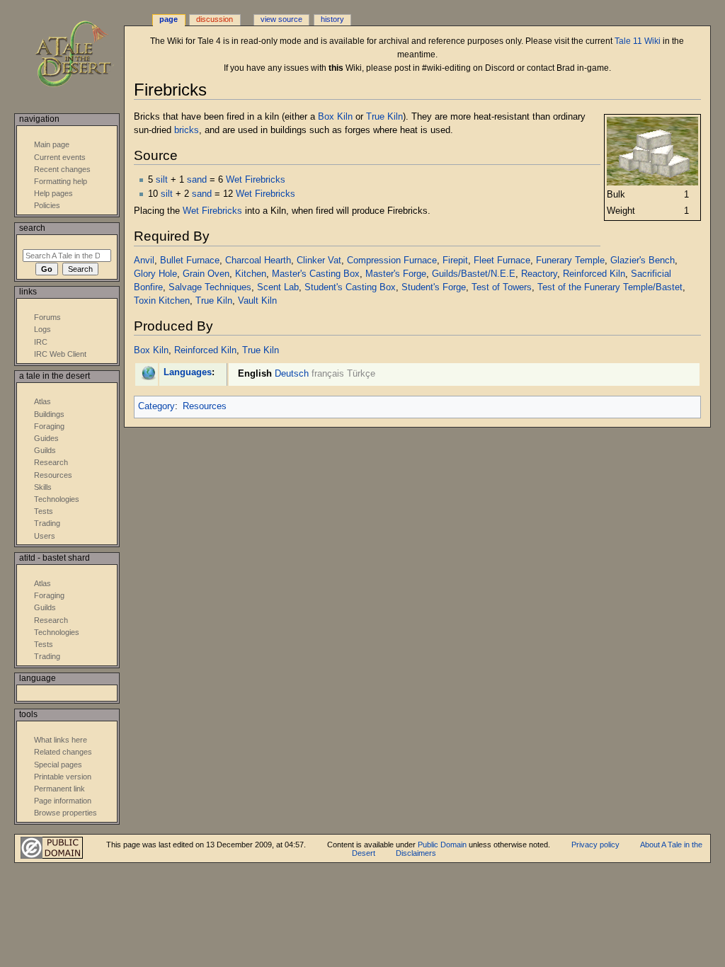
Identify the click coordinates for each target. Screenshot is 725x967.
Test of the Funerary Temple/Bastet (610, 287)
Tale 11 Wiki (638, 41)
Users (44, 536)
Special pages (58, 764)
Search (32, 228)
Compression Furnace (392, 260)
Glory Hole (155, 274)
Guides (46, 438)
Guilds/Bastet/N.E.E (473, 274)
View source (281, 19)
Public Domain (442, 844)
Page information (62, 800)
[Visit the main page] (83, 55)
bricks (186, 130)
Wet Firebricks (255, 180)
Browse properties (65, 812)
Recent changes (62, 169)
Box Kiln (335, 117)
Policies (47, 205)
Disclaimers (416, 853)
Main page (51, 144)
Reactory (539, 274)
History (332, 19)
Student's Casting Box (350, 287)
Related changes (63, 752)
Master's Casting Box (316, 274)
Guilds (45, 450)
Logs (42, 329)
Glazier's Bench (642, 260)
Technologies (56, 499)
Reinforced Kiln (594, 274)
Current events (60, 157)
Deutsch (292, 374)
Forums (47, 317)
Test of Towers (502, 287)
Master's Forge (395, 274)
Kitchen (250, 274)
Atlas (42, 401)
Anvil (144, 260)
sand (197, 180)
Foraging (49, 426)
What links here (60, 740)
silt (162, 180)
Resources (205, 406)
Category (156, 406)
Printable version (62, 776)
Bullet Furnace (189, 260)
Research (51, 462)
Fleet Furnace (502, 260)
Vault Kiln (257, 301)
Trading (47, 523)
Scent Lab (278, 287)
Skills (43, 487)
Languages (188, 372)
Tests (43, 511)
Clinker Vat (319, 260)
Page (168, 19)
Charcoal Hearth (258, 260)
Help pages (53, 193)
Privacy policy (595, 844)
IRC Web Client (60, 354)
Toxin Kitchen (162, 301)
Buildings (49, 414)
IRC (40, 342)
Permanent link (59, 788)
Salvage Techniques (210, 287)
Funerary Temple (570, 260)
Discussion (214, 19)
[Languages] (148, 372)
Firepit (455, 260)
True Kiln (384, 117)
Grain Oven (206, 274)
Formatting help (60, 181)
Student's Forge (433, 287)
